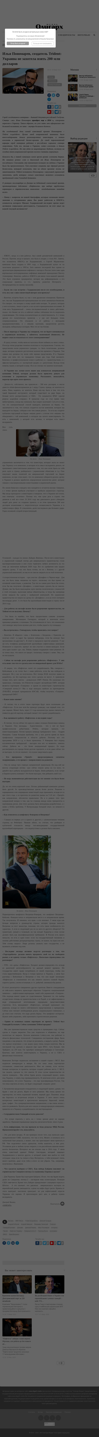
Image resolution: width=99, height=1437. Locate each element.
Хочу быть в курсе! (18, 43)
